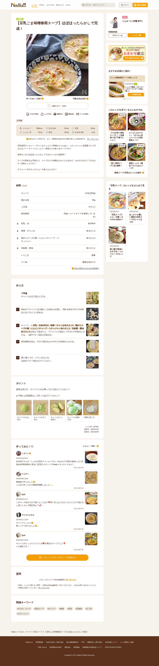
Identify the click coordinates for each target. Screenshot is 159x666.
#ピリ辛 (89, 609)
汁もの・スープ (25, 632)
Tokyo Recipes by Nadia (113, 647)
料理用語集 (39, 642)
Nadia (13, 632)
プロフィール (117, 35)
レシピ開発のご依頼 (127, 642)
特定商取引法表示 (56, 647)
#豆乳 (70, 609)
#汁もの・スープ (24, 609)
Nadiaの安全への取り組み (55, 642)
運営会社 (68, 647)
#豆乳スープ (39, 609)
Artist (68, 5)
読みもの (60, 5)
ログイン (127, 5)
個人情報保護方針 (73, 642)
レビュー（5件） (89, 446)
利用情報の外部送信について (92, 647)
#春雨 (61, 609)
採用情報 (77, 647)
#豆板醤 (79, 609)
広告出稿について (111, 642)
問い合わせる (71, 580)
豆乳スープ (37, 632)
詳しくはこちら (93, 139)
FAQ (82, 642)
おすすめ (50, 5)
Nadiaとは (29, 642)
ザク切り (35, 296)
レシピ (34, 5)
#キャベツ (52, 609)
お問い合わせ (42, 647)
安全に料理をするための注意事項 (86, 268)
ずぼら (42, 5)
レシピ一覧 (136, 35)
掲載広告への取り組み (94, 642)
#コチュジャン (23, 614)
